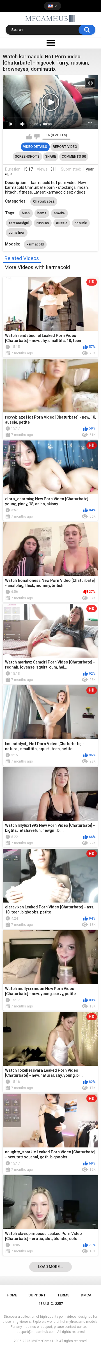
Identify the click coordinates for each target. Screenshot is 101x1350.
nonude (81, 223)
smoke (59, 213)
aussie (61, 223)
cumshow (17, 233)
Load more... (50, 1266)
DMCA (86, 1295)
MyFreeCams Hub (44, 1341)
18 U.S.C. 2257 (50, 1303)
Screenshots (27, 157)
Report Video (65, 147)
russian (42, 223)
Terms (63, 1295)
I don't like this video (37, 136)
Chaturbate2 (43, 201)
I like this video (29, 136)
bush (26, 213)
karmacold (35, 244)
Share (50, 157)
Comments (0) (74, 157)
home (42, 213)
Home (12, 1295)
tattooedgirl (19, 223)
